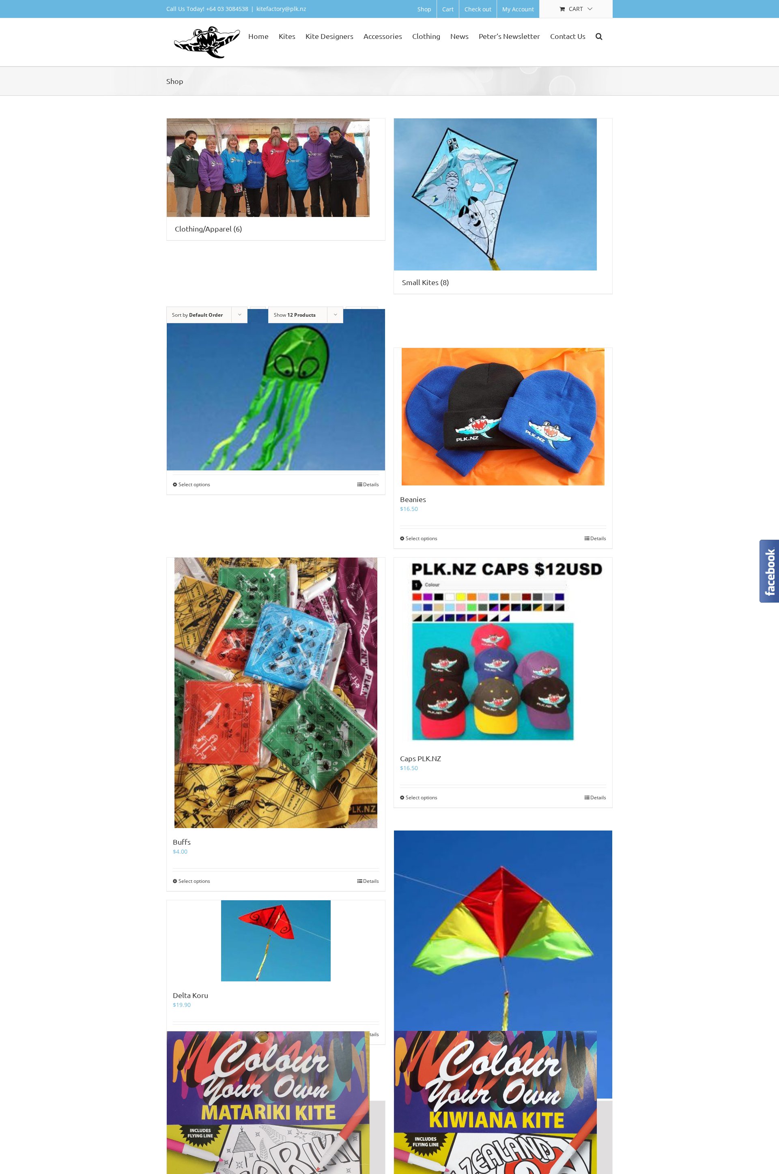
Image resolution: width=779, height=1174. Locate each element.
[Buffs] (276, 693)
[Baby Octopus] (276, 389)
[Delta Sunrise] (503, 964)
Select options (194, 484)
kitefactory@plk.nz (281, 9)
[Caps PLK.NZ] (503, 651)
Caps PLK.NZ (420, 758)
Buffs (182, 841)
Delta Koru (190, 995)
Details (371, 484)
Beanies (413, 499)
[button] (599, 35)
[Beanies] (503, 416)
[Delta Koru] (276, 940)
